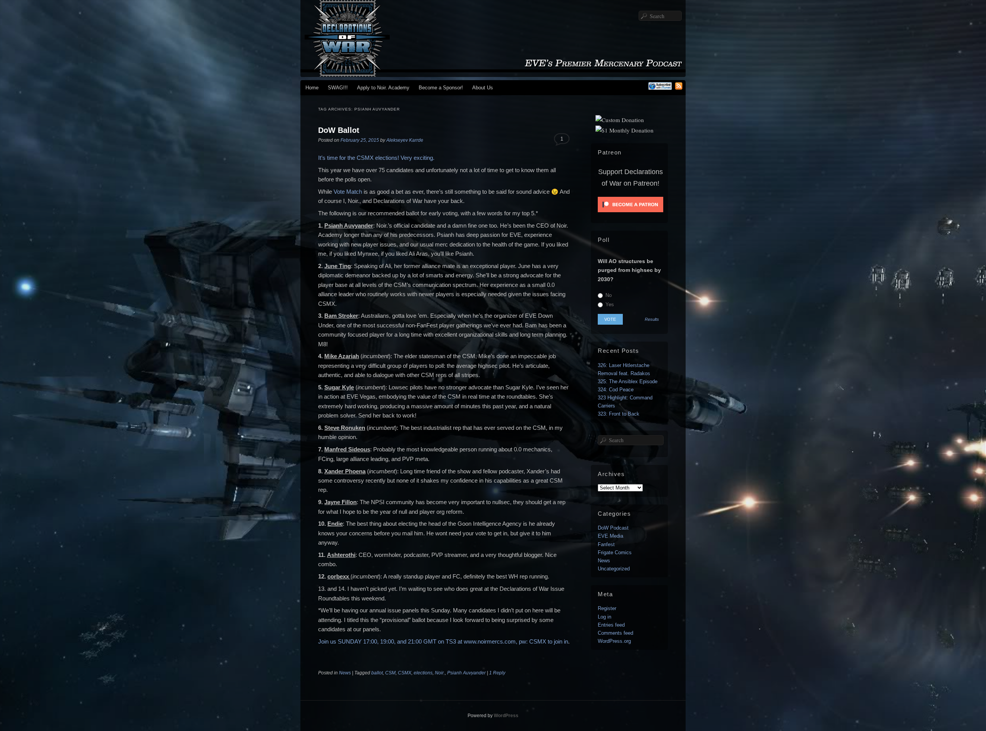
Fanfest (606, 544)
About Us (482, 88)
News (345, 673)
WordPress (506, 715)
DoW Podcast (613, 528)
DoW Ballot (338, 130)
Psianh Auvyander (466, 673)
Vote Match (348, 191)
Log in (604, 617)
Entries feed (611, 625)
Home (312, 88)
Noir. (440, 673)
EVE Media (610, 536)
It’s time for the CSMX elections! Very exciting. (376, 157)
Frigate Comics (615, 552)
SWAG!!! (338, 88)
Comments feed (615, 633)
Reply (497, 673)
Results (652, 319)
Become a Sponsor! (441, 88)
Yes (609, 304)
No (608, 295)
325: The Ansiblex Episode (627, 381)
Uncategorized (614, 569)
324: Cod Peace (616, 389)
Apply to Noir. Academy (383, 88)
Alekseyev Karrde (404, 140)
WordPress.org (614, 641)
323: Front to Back (618, 414)
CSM (390, 673)
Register (607, 608)
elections (423, 673)
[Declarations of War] (493, 73)
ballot (377, 673)
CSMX (404, 673)
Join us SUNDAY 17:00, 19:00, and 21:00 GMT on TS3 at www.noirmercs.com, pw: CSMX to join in (443, 641)
